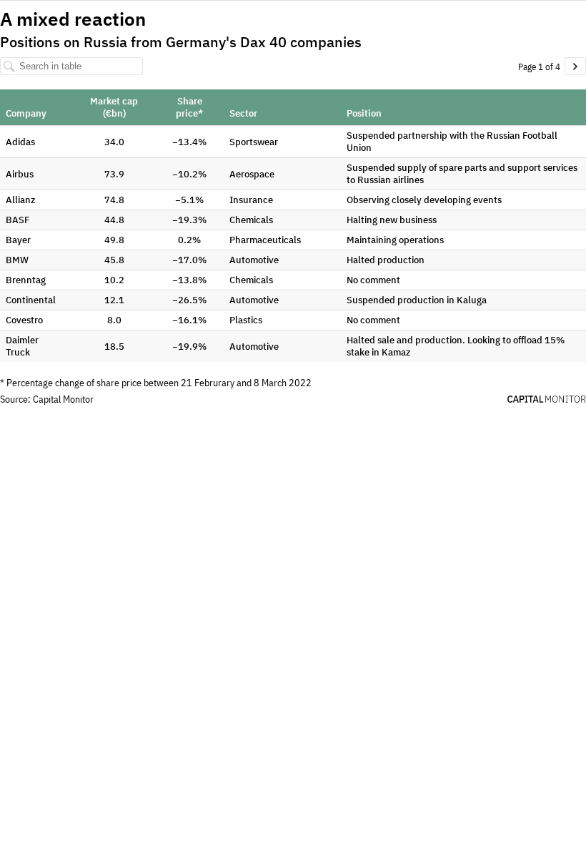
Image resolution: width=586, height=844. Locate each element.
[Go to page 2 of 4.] (575, 66)
